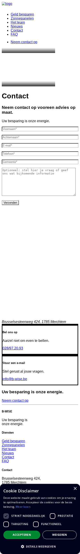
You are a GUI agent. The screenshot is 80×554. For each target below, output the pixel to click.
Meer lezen (23, 507)
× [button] (75, 488)
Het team (18, 22)
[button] (40, 546)
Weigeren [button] (59, 535)
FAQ (14, 34)
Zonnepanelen (22, 18)
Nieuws (17, 26)
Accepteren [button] (22, 535)
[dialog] (40, 519)
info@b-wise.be (14, 379)
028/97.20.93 (12, 348)
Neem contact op (15, 400)
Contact (17, 30)
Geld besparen (22, 14)
